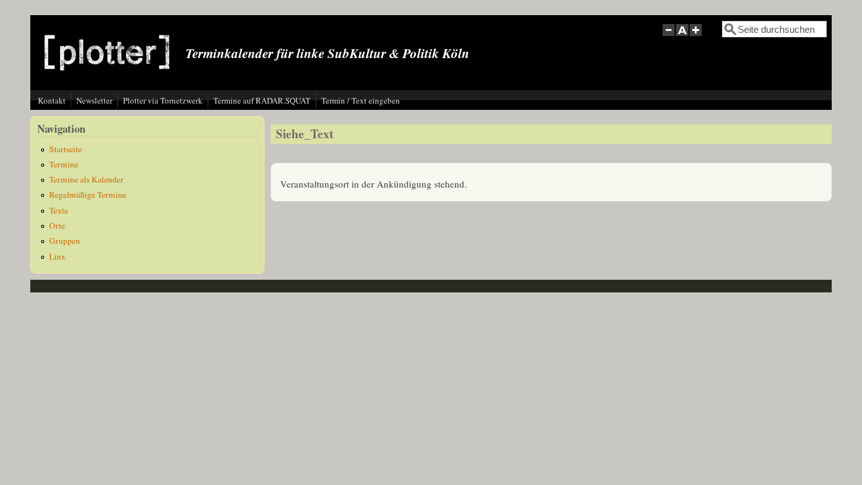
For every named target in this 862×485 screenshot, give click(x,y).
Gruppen (64, 240)
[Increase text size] (697, 37)
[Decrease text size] (668, 37)
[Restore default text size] (682, 37)
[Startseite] (107, 80)
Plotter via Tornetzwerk (163, 100)
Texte (58, 210)
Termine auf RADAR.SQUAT (261, 100)
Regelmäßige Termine (87, 194)
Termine (63, 164)
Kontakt (52, 100)
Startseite (65, 149)
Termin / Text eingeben (360, 100)
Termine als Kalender (86, 179)
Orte (57, 225)
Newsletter (94, 100)
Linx (57, 256)
